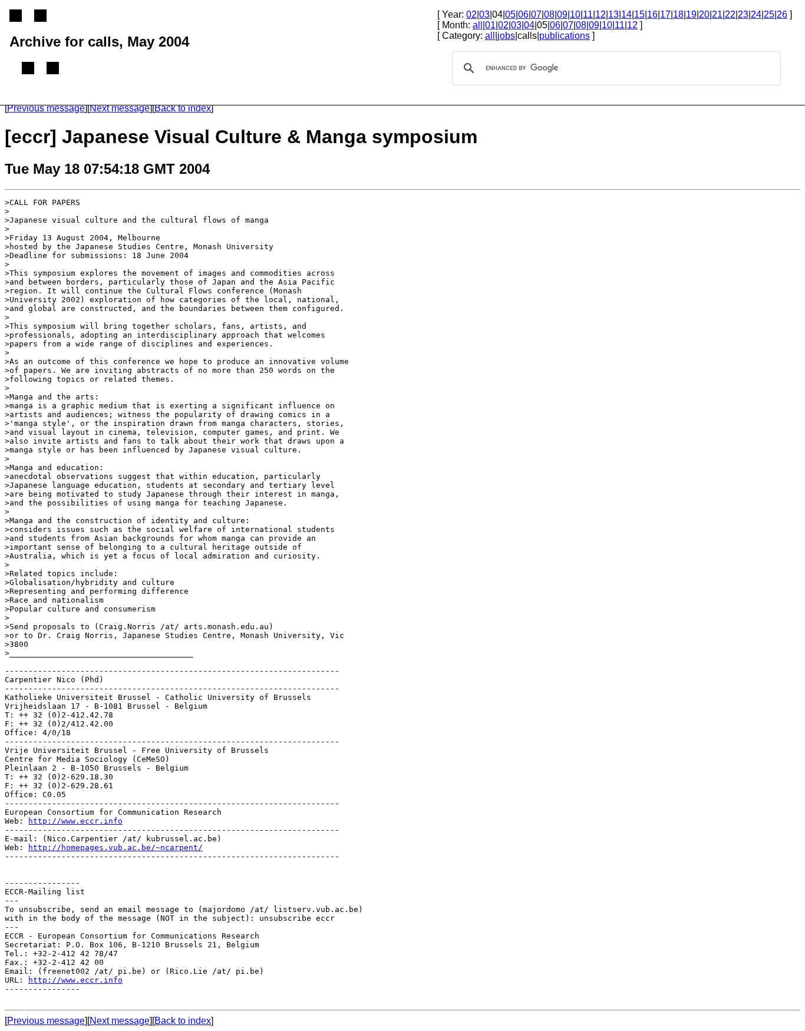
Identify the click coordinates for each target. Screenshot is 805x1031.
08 (549, 14)
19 (691, 14)
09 (562, 14)
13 (613, 14)
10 (575, 14)
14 (626, 14)
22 (730, 14)
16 (652, 14)
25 (769, 14)
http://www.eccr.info (75, 821)
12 (600, 14)
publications (564, 36)
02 (471, 14)
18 (678, 14)
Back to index (182, 108)
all (478, 25)
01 (490, 25)
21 (717, 14)
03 (484, 14)
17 (665, 14)
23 (743, 14)
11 (588, 14)
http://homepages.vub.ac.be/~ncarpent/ (115, 847)
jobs (506, 36)
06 (523, 14)
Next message (120, 108)
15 (639, 14)
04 (529, 25)
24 (756, 14)
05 (510, 14)
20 (704, 14)
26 (782, 14)
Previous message (46, 108)
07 (536, 14)
